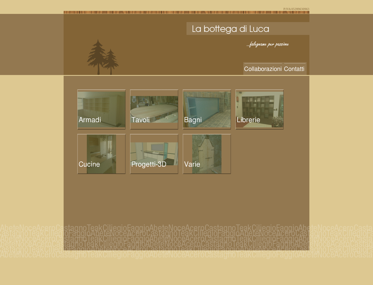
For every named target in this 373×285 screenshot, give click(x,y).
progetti (154, 154)
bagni (207, 109)
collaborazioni (263, 68)
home (246, 28)
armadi (101, 109)
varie (207, 154)
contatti (295, 68)
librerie (259, 109)
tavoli (154, 109)
